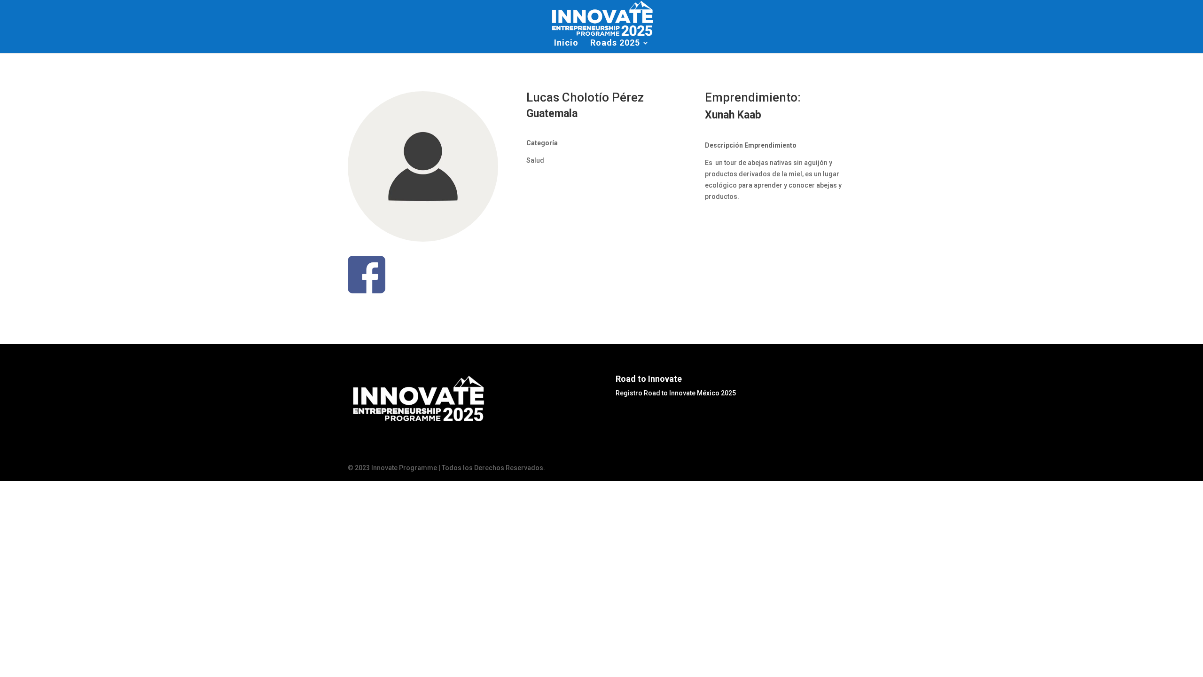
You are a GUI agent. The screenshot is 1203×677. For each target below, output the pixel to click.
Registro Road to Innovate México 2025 (676, 393)
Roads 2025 (615, 43)
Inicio (566, 43)
